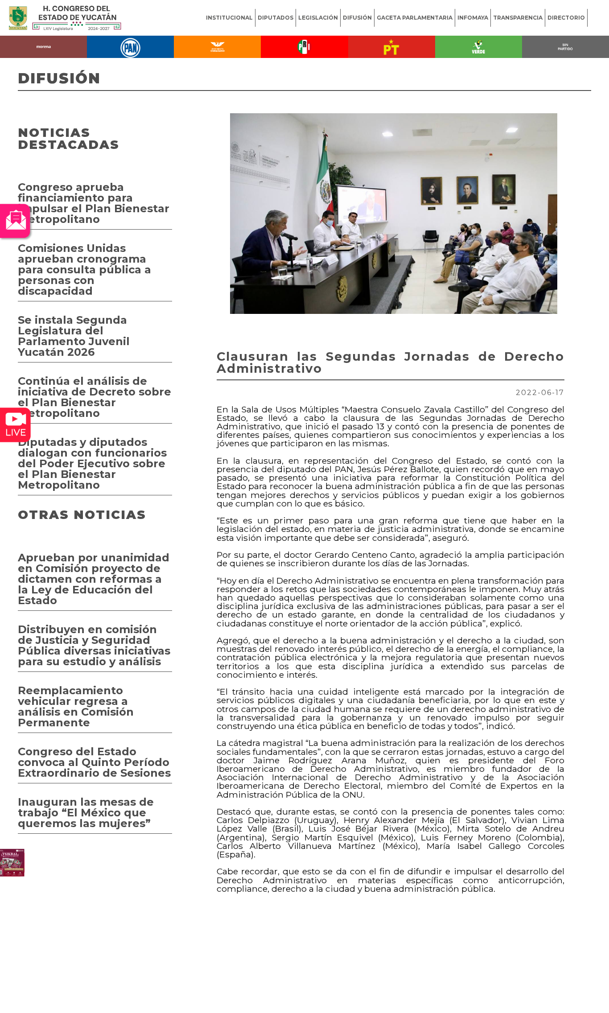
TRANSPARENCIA (518, 17)
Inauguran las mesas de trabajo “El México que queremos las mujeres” (86, 812)
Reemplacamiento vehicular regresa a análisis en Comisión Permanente (76, 706)
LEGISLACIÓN (318, 17)
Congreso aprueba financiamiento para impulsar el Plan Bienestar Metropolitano (93, 203)
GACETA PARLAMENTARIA (415, 17)
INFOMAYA (472, 17)
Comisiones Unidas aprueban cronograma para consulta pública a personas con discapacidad (84, 269)
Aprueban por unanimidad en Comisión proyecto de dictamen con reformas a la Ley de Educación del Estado (93, 579)
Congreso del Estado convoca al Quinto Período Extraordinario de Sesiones (94, 762)
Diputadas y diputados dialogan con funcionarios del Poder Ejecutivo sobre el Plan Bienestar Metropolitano (92, 463)
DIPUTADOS (275, 17)
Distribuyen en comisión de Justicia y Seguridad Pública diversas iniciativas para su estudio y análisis (94, 645)
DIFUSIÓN (357, 17)
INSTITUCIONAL (229, 17)
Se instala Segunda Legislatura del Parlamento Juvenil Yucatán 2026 (74, 335)
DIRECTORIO (566, 17)
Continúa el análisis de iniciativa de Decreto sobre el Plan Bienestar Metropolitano (94, 397)
